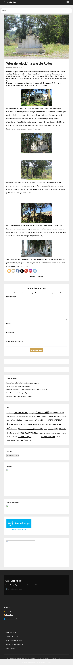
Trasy (15, 437)
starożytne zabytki (61, 433)
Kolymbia (37, 76)
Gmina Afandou (27, 416)
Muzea (41, 429)
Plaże (45, 429)
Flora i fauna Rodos (16, 416)
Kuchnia (30, 428)
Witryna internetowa (14, 341)
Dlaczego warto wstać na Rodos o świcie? (19, 396)
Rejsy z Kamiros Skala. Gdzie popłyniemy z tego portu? (22, 383)
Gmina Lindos (41, 420)
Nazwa (9, 323)
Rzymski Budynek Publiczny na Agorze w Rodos (20, 393)
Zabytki (27, 436)
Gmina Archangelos (41, 416)
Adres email (11, 332)
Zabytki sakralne (48, 436)
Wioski (21, 436)
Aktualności (21, 412)
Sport (37, 433)
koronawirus (23, 429)
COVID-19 (51, 413)
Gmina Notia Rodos (21, 424)
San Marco (57, 83)
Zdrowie (58, 437)
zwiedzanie (10, 440)
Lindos (36, 429)
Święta (27, 440)
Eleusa (46, 78)
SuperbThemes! (46, 662)
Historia (53, 424)
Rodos (21, 432)
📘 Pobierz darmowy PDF (11, 619)
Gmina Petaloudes (35, 424)
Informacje (12, 428)
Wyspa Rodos (10, 2)
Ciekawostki (42, 412)
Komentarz (11, 297)
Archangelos (32, 413)
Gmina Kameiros (30, 420)
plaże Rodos (50, 429)
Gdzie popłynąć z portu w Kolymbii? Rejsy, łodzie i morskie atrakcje (26, 389)
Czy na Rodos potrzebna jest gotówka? (18, 386)
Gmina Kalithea (17, 420)
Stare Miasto (43, 433)
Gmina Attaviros (55, 416)
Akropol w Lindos (10, 413)
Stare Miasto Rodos (51, 433)
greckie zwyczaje (46, 424)
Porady (56, 428)
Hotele (59, 424)
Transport (10, 436)
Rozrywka (29, 432)
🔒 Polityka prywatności (10, 611)
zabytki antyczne (36, 436)
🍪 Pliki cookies (8, 615)
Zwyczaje (19, 440)
